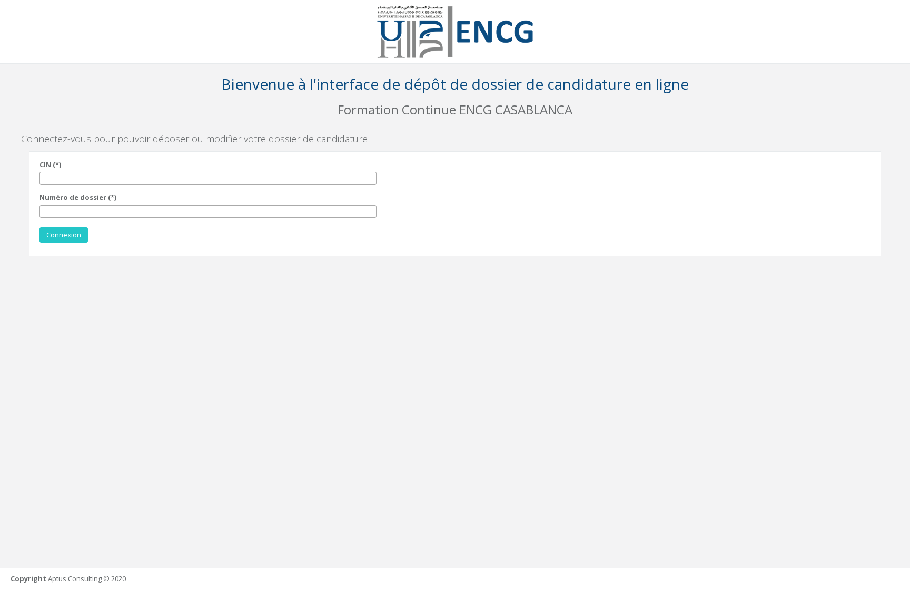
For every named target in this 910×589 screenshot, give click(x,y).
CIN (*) (50, 164)
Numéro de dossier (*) (77, 197)
